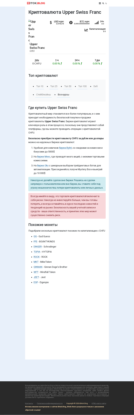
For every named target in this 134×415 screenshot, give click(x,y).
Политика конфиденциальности (50, 403)
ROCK (37, 256)
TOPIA (37, 251)
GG (35, 236)
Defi (96, 86)
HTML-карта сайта (99, 403)
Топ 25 (53, 86)
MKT (36, 261)
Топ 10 (39, 86)
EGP (36, 282)
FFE (35, 241)
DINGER (38, 246)
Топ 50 (67, 86)
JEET (36, 277)
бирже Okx (43, 165)
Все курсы (63, 94)
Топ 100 (82, 86)
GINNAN (38, 267)
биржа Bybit (65, 147)
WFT (36, 272)
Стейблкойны (43, 94)
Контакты (29, 403)
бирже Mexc (43, 156)
